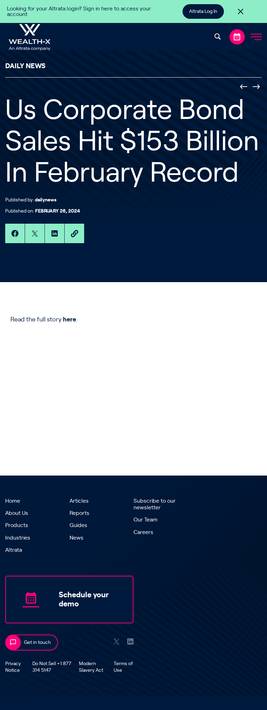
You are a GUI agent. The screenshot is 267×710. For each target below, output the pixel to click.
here (69, 320)
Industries (17, 538)
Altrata (13, 550)
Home (12, 501)
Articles (79, 501)
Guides (78, 525)
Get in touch (37, 642)
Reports (79, 513)
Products (16, 525)
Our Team (145, 519)
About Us (16, 513)
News (76, 538)
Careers (143, 532)
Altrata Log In (203, 11)
